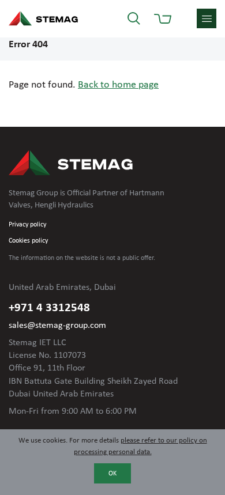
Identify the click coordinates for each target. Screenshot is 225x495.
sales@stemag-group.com (57, 325)
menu (206, 18)
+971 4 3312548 (49, 308)
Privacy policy (27, 224)
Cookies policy (28, 240)
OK (112, 473)
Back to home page (118, 85)
